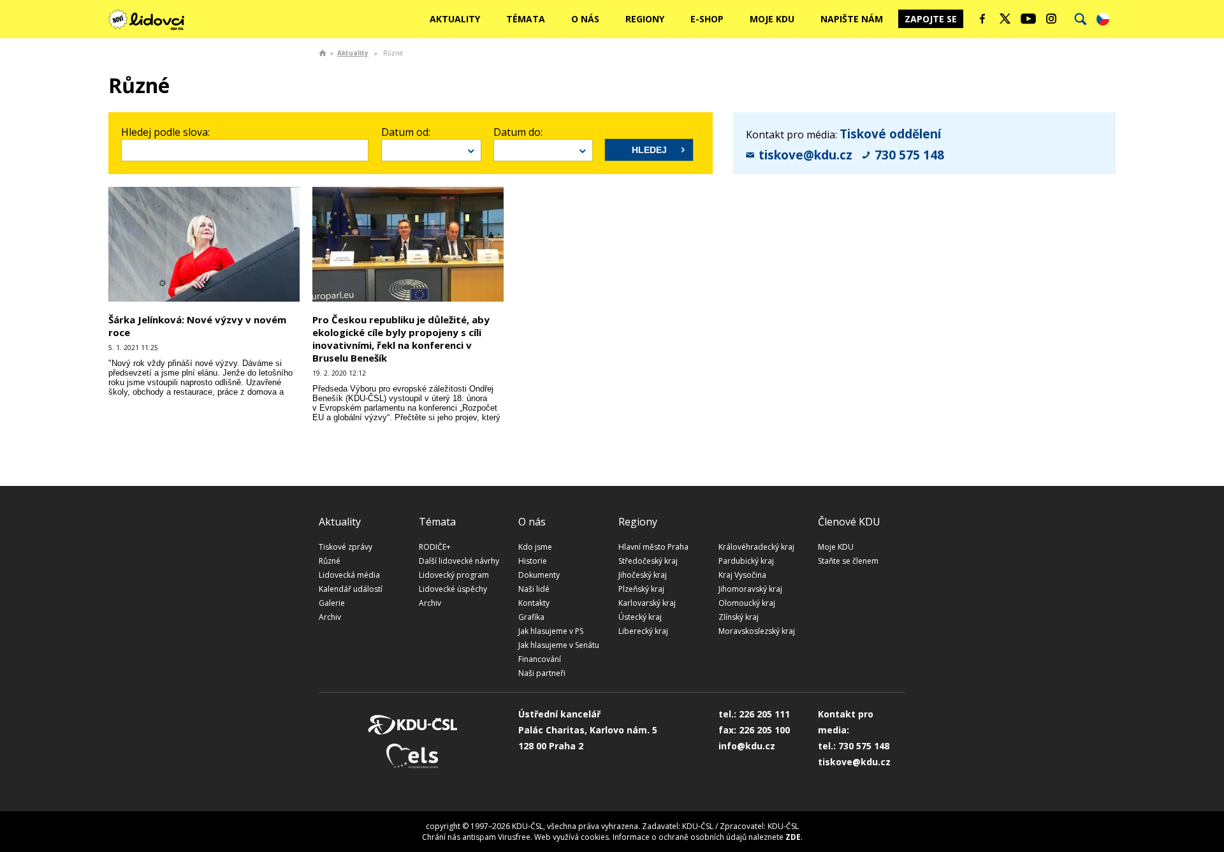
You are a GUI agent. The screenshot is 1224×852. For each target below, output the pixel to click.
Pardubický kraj (746, 560)
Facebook (982, 18)
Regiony (644, 19)
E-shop (707, 19)
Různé (329, 560)
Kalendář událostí (350, 589)
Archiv (330, 617)
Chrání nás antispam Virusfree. (477, 837)
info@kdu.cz (746, 746)
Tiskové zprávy (345, 546)
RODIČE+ (435, 546)
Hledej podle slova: (165, 132)
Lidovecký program (454, 574)
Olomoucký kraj (746, 603)
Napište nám (851, 19)
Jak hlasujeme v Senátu (558, 645)
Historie (532, 560)
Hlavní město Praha (653, 546)
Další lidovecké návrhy (459, 560)
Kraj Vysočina (742, 574)
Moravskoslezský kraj (756, 631)
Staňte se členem (848, 560)
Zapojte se (931, 19)
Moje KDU (772, 19)
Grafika (531, 617)
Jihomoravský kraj (750, 589)
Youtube (1028, 18)
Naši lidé (534, 589)
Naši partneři (541, 673)
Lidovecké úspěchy (453, 589)
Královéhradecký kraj (756, 546)
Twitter (1005, 18)
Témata (525, 19)
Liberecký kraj (643, 631)
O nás (585, 19)
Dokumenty (539, 574)
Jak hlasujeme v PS (550, 631)
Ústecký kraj (640, 617)
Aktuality (455, 19)
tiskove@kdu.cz (805, 155)
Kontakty (534, 603)
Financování (539, 659)
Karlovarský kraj (647, 603)
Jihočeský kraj (642, 574)
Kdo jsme (535, 546)
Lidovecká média (349, 574)
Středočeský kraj (648, 560)
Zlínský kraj (738, 617)
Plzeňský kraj (641, 589)
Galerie (332, 603)
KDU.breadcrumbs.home (322, 53)
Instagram (1051, 18)
